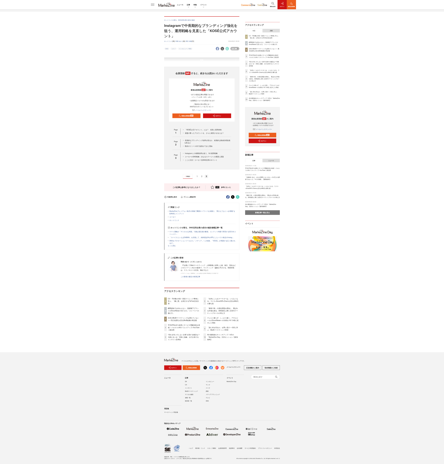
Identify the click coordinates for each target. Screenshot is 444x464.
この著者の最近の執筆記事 (190, 276)
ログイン (218, 116)
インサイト (188, 388)
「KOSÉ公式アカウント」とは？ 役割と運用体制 (203, 129)
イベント (203, 4)
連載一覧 (188, 398)
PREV (188, 176)
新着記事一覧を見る (262, 212)
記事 (188, 4)
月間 (271, 31)
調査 (207, 391)
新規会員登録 (187, 116)
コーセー (172, 217)
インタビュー (210, 381)
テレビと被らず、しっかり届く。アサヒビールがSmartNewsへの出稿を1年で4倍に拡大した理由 (223, 320)
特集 (195, 4)
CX (186, 385)
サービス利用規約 (250, 448)
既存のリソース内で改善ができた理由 (198, 146)
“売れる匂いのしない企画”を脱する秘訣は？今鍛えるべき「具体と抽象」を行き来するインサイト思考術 (184, 337)
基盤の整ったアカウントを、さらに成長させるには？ (204, 133)
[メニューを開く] (152, 4)
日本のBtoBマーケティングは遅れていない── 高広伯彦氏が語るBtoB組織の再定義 (183, 319)
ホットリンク (168, 41)
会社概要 (239, 448)
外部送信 (277, 448)
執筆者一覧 (188, 401)
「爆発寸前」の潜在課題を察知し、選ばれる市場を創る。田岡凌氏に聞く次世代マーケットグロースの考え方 (222, 310)
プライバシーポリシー (265, 448)
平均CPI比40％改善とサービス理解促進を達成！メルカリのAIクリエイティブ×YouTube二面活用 (184, 327)
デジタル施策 (189, 394)
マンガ (208, 385)
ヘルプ (191, 448)
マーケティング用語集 (171, 412)
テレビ (208, 398)
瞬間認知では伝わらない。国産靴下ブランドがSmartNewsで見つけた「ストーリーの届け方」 (183, 310)
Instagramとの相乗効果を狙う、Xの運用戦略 (201, 153)
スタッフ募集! (211, 448)
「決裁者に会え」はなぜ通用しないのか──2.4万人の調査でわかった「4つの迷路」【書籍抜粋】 (262, 178)
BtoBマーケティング (191, 391)
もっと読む (172, 245)
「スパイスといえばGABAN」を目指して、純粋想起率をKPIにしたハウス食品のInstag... (201, 237)
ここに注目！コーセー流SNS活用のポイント (201, 160)
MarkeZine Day (231, 381)
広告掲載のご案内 (252, 368)
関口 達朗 (189, 41)
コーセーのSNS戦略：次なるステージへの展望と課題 (204, 156)
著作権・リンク (200, 448)
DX (186, 381)
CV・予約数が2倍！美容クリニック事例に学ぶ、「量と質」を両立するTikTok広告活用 (183, 301)
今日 (254, 31)
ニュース (180, 4)
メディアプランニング (213, 394)
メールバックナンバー (203, 110)
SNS (207, 401)
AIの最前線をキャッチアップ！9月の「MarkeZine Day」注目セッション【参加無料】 (222, 337)
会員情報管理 (222, 448)
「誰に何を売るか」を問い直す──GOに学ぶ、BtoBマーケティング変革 (222, 328)
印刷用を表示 (172, 197)
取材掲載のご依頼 (271, 368)
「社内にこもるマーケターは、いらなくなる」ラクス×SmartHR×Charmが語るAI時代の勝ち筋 (222, 301)
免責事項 (231, 448)
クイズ (208, 388)
